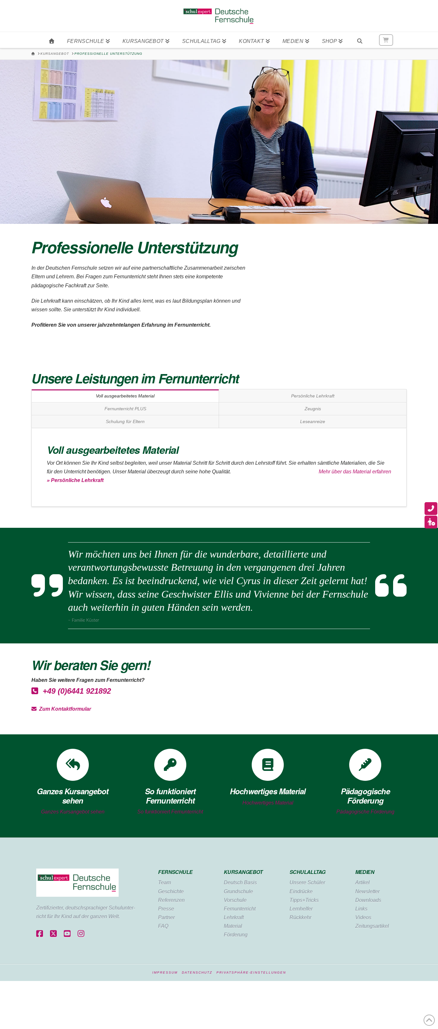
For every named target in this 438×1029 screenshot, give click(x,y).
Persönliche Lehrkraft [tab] (312, 395)
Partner (166, 917)
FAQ (163, 926)
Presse (166, 908)
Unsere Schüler (307, 882)
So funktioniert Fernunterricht (170, 811)
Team (164, 882)
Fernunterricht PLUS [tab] (125, 408)
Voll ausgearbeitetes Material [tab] (125, 395)
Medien (365, 872)
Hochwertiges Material (267, 802)
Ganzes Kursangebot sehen (73, 811)
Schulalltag (307, 872)
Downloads (368, 900)
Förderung (236, 934)
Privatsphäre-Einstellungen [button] (251, 972)
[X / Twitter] (53, 934)
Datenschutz (197, 972)
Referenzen (171, 900)
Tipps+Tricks (304, 900)
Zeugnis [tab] (313, 408)
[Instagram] (81, 934)
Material (233, 926)
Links (361, 908)
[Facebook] (39, 934)
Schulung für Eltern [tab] (125, 421)
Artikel (362, 882)
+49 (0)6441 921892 (74, 691)
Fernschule (175, 872)
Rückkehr (300, 917)
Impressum (165, 972)
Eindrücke (301, 891)
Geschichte (171, 891)
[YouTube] (67, 934)
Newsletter (367, 891)
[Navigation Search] (359, 40)
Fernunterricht (240, 908)
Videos (363, 917)
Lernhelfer (301, 908)
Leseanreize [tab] (312, 421)
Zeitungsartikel (372, 926)
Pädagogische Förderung (365, 811)
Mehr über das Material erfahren (355, 471)
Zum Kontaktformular (64, 709)
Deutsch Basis (240, 882)
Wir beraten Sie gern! (90, 665)
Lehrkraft (234, 917)
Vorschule (235, 900)
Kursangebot (243, 872)
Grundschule (238, 891)
